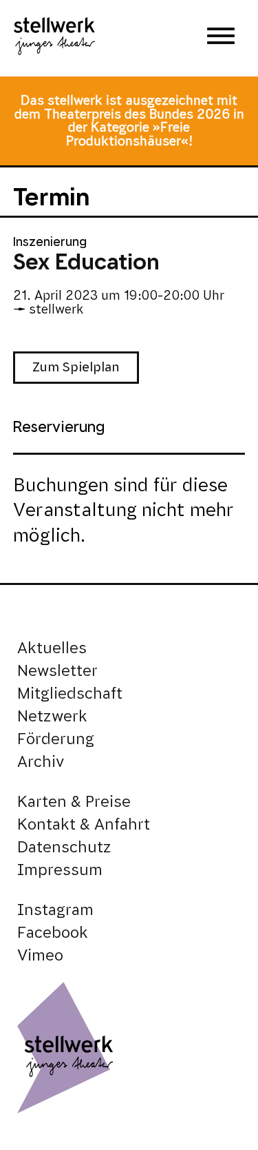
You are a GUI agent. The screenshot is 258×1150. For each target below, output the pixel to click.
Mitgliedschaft (69, 693)
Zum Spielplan (76, 367)
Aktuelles (52, 648)
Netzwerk (52, 716)
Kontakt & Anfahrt (83, 824)
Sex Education (86, 261)
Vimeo (40, 955)
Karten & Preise (74, 801)
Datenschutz (64, 847)
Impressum (60, 870)
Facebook (52, 932)
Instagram (55, 909)
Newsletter (57, 670)
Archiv (40, 761)
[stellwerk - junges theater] (54, 38)
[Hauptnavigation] (221, 38)
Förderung (55, 739)
